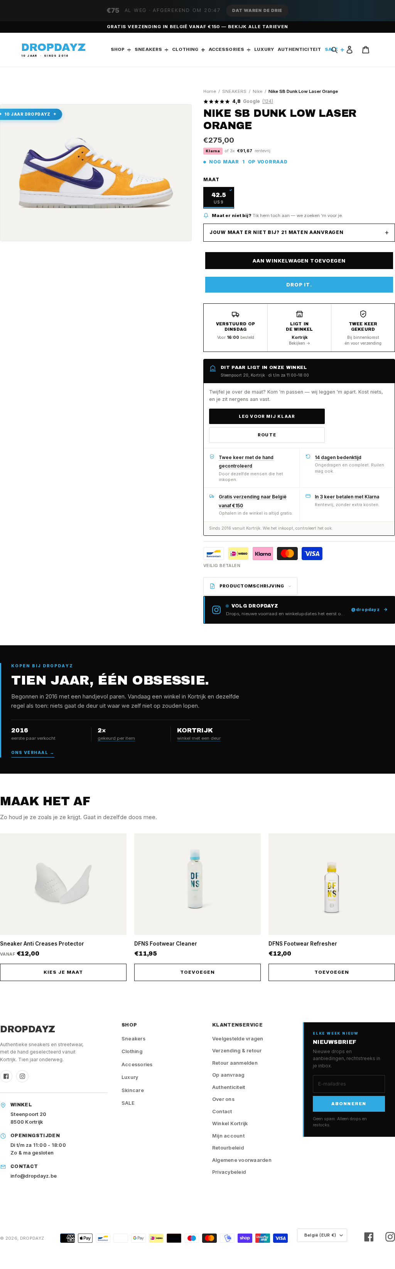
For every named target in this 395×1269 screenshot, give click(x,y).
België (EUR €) (320, 1235)
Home (209, 91)
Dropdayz (32, 1238)
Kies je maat (63, 972)
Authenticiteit (228, 1087)
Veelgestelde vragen (237, 1039)
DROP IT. (299, 284)
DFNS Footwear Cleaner (165, 944)
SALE (128, 1103)
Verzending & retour (237, 1051)
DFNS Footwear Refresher (302, 944)
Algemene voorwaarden (242, 1160)
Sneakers (133, 1039)
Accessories (137, 1064)
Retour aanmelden (235, 1063)
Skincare (133, 1090)
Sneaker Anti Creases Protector (42, 944)
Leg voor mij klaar (267, 416)
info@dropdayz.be (33, 1176)
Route (267, 435)
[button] (197, 10)
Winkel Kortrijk (230, 1123)
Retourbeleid (228, 1148)
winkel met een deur (199, 738)
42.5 (218, 198)
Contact (222, 1111)
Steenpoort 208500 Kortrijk (28, 1118)
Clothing (132, 1051)
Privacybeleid (229, 1172)
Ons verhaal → (32, 752)
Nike (257, 91)
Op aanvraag (228, 1075)
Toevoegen (197, 972)
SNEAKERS (234, 91)
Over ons (223, 1099)
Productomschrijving (251, 586)
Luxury (130, 1077)
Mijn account (228, 1136)
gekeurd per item (116, 738)
